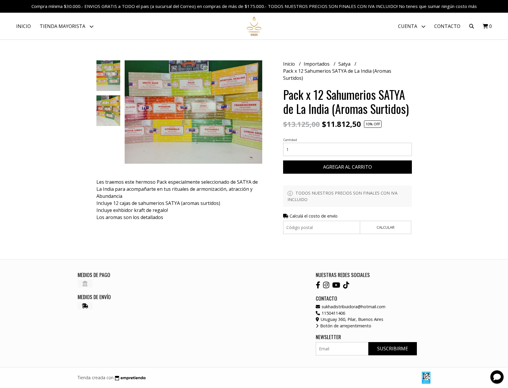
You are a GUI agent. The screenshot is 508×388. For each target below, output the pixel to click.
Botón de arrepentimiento (345, 326)
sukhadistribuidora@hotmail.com (352, 306)
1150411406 (332, 313)
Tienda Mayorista (63, 26)
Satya (345, 64)
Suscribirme (392, 348)
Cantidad (290, 139)
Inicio (23, 26)
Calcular (386, 227)
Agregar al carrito (347, 167)
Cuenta (408, 26)
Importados (317, 64)
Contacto (447, 26)
